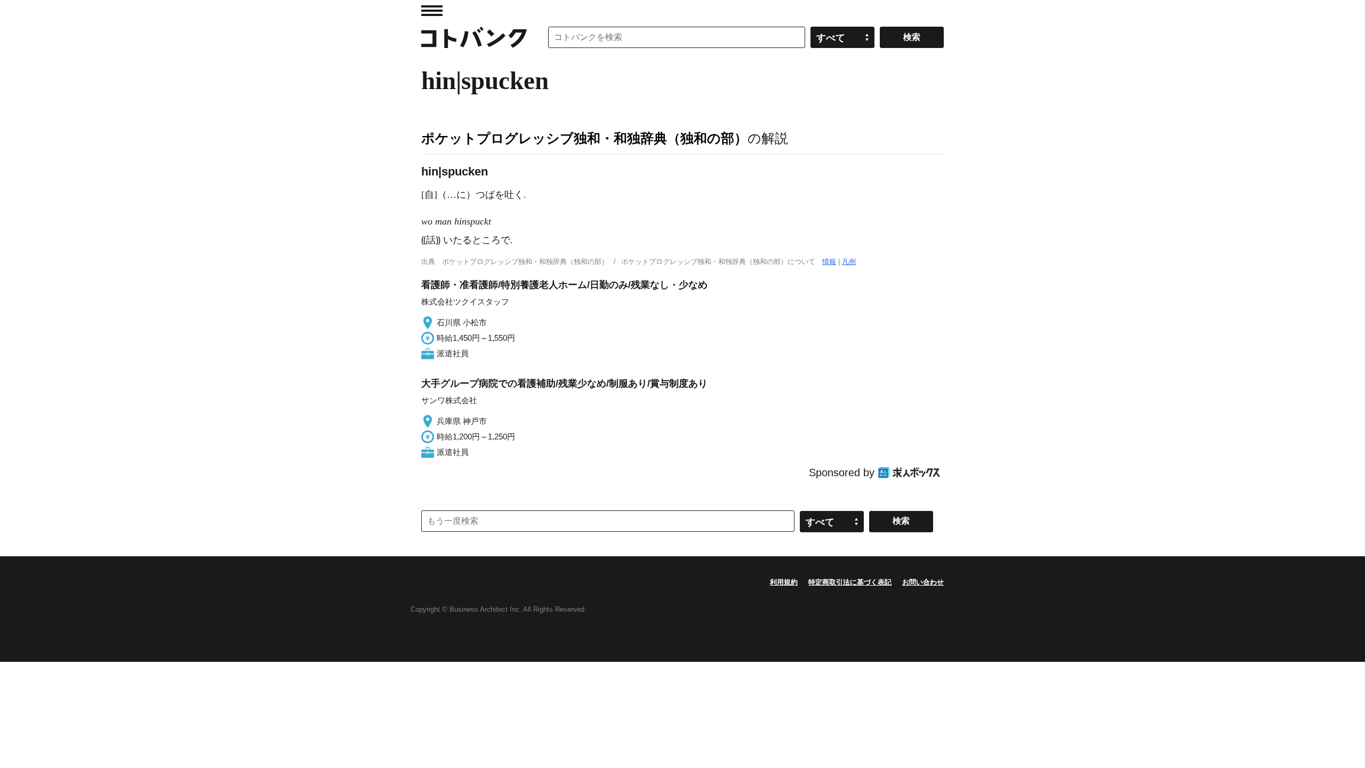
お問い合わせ (923, 582)
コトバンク (474, 37)
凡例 (849, 262)
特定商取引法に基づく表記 (850, 582)
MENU (432, 10)
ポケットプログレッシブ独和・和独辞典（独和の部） (584, 138)
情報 (829, 262)
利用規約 (784, 582)
